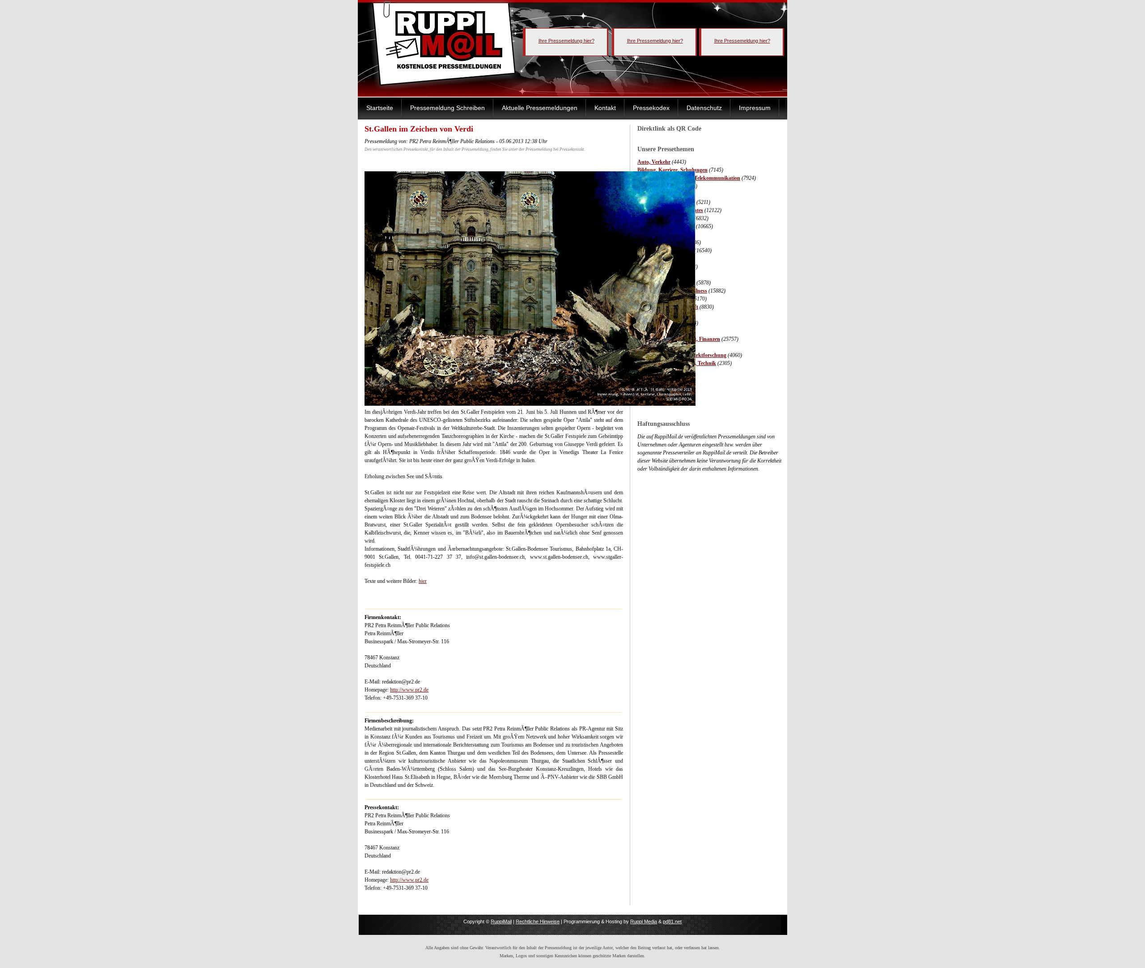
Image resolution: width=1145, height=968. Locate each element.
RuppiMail (501, 921)
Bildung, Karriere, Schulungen (672, 170)
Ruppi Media (643, 921)
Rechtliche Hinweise (538, 921)
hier (423, 581)
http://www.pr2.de (409, 690)
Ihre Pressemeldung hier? (566, 40)
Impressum (755, 107)
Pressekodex (651, 107)
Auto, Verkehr (653, 162)
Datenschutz (704, 107)
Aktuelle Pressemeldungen (539, 107)
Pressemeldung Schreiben (447, 107)
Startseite (379, 107)
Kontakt (605, 107)
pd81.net (672, 921)
